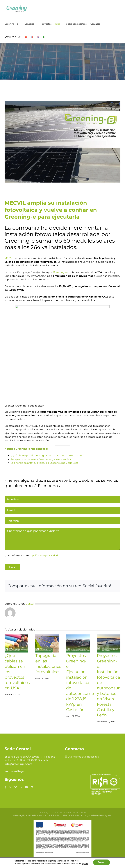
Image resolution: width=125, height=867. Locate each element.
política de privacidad (45, 555)
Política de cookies (58, 815)
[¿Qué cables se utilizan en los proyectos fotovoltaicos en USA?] (16, 643)
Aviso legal (18, 815)
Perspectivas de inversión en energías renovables (41, 459)
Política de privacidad (36, 815)
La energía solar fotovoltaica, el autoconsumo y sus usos (44, 462)
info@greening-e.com (18, 764)
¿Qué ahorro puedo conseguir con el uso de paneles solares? (47, 455)
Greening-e (60, 272)
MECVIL (9, 258)
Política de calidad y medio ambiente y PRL (90, 815)
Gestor (29, 603)
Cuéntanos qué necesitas (83, 756)
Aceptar (101, 862)
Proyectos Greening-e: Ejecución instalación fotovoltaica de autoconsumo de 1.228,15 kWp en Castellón (80, 682)
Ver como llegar (15, 771)
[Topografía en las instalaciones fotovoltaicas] (47, 643)
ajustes (85, 863)
